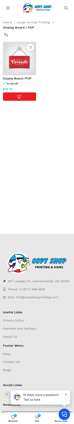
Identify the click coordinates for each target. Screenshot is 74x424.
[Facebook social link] (7, 394)
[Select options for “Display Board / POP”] (19, 96)
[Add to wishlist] (30, 47)
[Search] (66, 8)
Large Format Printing (34, 22)
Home (8, 22)
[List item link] (37, 281)
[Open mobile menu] (8, 8)
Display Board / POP (17, 78)
